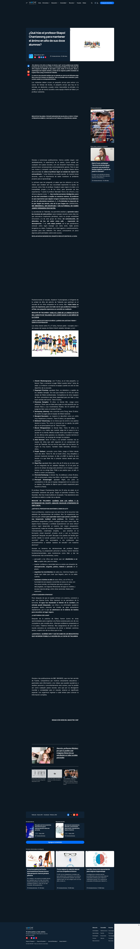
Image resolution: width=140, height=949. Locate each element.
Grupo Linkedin (62, 941)
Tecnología (101, 113)
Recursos (95, 113)
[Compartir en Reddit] (28, 71)
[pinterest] (45, 57)
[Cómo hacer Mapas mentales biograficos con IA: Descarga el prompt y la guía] (102, 126)
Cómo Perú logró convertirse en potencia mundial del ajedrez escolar (55, 780)
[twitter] (37, 57)
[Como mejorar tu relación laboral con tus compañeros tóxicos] (70, 859)
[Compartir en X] (28, 68)
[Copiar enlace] (28, 74)
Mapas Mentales (106, 111)
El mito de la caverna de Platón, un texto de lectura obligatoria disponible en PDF (39, 780)
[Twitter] (29, 938)
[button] (27, 3)
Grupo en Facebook (41, 941)
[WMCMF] (36, 938)
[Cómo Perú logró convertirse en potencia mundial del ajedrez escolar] (55, 774)
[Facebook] (34, 938)
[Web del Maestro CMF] (31, 56)
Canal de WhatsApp (52, 941)
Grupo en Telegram (30, 941)
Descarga (95, 111)
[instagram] (39, 57)
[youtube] (35, 57)
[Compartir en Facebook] (28, 65)
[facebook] (43, 57)
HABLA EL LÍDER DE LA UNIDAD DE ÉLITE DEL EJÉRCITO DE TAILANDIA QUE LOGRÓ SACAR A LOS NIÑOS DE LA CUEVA (55, 315)
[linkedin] (41, 57)
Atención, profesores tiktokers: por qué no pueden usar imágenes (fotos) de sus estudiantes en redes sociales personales (67, 753)
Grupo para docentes (106, 3)
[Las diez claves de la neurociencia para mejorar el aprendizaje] (99, 859)
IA (99, 111)
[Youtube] (27, 938)
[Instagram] (31, 938)
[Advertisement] (70, 16)
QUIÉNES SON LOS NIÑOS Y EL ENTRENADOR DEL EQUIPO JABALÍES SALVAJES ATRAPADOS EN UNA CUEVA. (55, 503)
